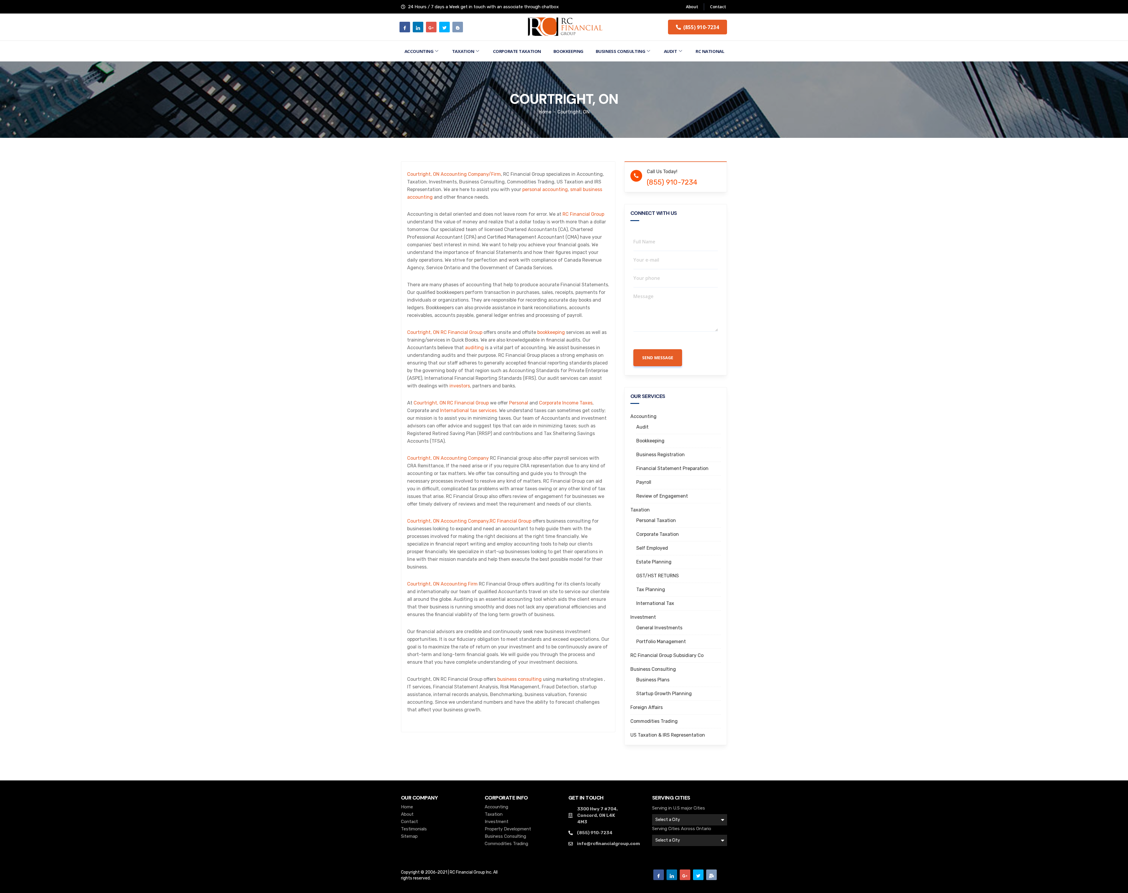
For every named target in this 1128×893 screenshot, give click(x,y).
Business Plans (652, 680)
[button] (697, 27)
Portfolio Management (661, 641)
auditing (474, 347)
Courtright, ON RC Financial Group (444, 332)
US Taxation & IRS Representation (667, 735)
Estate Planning (654, 562)
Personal (518, 403)
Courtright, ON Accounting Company (448, 458)
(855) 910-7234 (672, 182)
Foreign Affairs (646, 707)
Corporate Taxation (517, 51)
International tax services (468, 410)
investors (459, 386)
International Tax (655, 603)
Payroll (643, 482)
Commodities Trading (654, 721)
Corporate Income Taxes (565, 403)
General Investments (659, 628)
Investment (643, 617)
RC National (710, 51)
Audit (670, 51)
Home (545, 112)
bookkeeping (551, 332)
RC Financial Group (583, 214)
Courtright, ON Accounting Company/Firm (454, 174)
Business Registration (660, 454)
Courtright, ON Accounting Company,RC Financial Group (469, 521)
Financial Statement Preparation (672, 468)
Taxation (463, 51)
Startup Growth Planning (664, 693)
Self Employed (652, 548)
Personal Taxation (656, 520)
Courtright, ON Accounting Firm (442, 584)
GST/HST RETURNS (657, 575)
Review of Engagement (662, 496)
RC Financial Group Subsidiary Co (667, 655)
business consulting (519, 679)
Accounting (419, 51)
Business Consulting (620, 51)
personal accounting (545, 189)
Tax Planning (650, 589)
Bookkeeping (568, 51)
